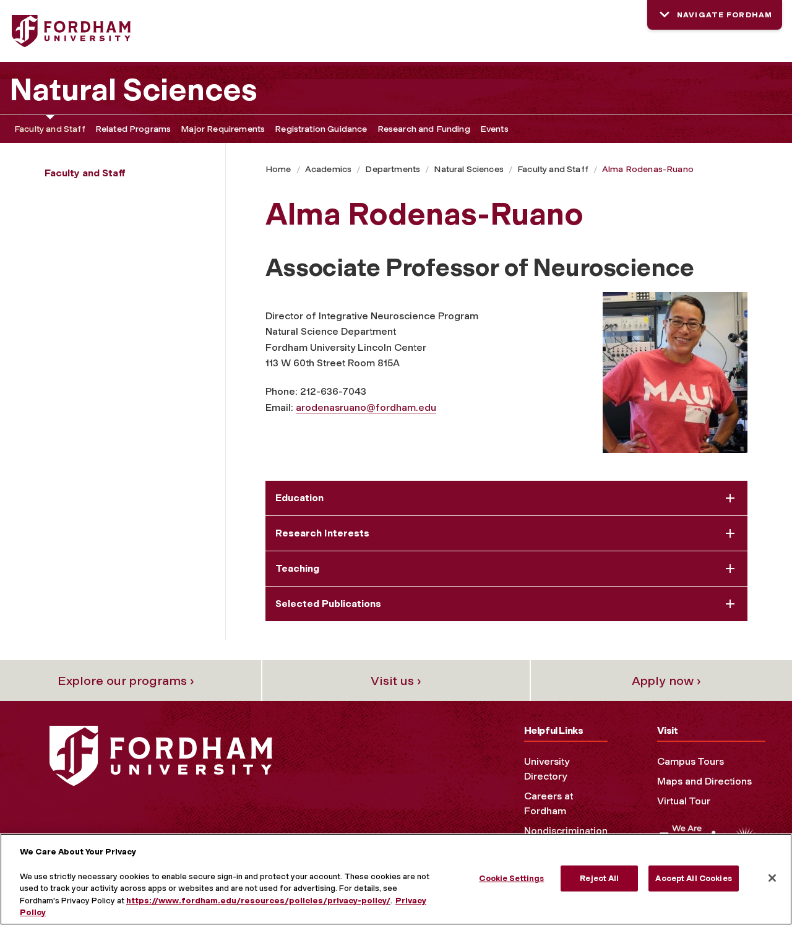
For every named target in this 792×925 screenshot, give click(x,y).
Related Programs (133, 129)
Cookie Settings (511, 878)
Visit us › (396, 680)
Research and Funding (423, 129)
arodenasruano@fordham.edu (366, 407)
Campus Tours (690, 761)
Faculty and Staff (49, 129)
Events (494, 129)
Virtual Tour (683, 801)
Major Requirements (223, 129)
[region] (396, 879)
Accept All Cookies (693, 878)
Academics (328, 169)
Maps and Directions (704, 781)
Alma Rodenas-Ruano (648, 169)
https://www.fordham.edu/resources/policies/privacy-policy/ (258, 900)
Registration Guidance (321, 129)
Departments (392, 169)
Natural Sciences (133, 89)
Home (278, 169)
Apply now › (666, 680)
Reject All (599, 878)
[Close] (772, 878)
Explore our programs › (126, 680)
